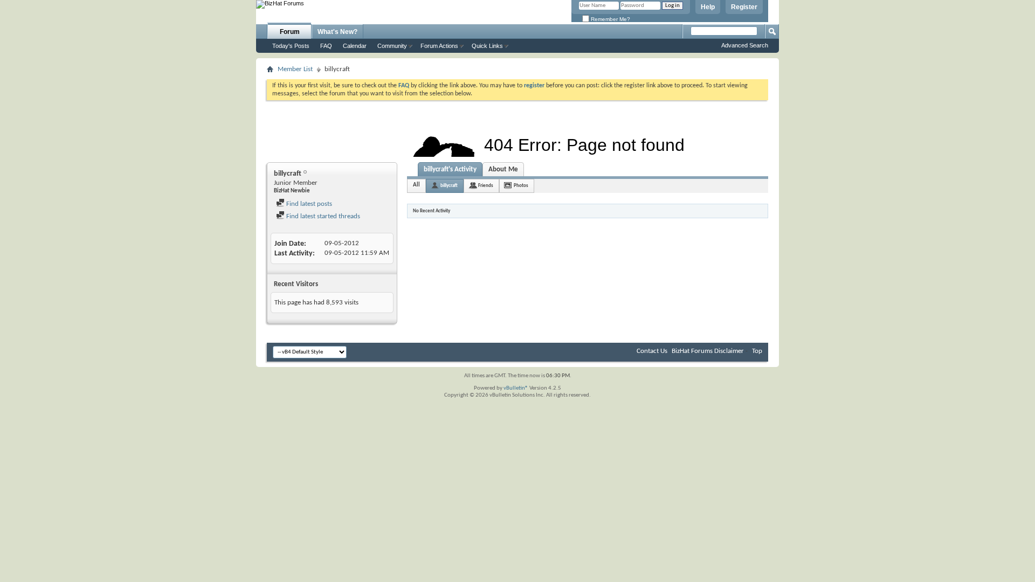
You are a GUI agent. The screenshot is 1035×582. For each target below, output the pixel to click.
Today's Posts (290, 46)
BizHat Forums (692, 351)
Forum (290, 32)
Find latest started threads (322, 216)
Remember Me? (609, 19)
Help (708, 7)
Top (757, 351)
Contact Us (652, 351)
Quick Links (487, 46)
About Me (503, 169)
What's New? (337, 32)
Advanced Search (744, 45)
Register (744, 7)
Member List (295, 69)
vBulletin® (515, 388)
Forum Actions (439, 46)
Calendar (355, 46)
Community (392, 46)
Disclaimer (729, 351)
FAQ (326, 46)
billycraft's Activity (450, 169)
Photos (521, 185)
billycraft (449, 185)
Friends (485, 185)
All (416, 185)
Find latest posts (308, 203)
